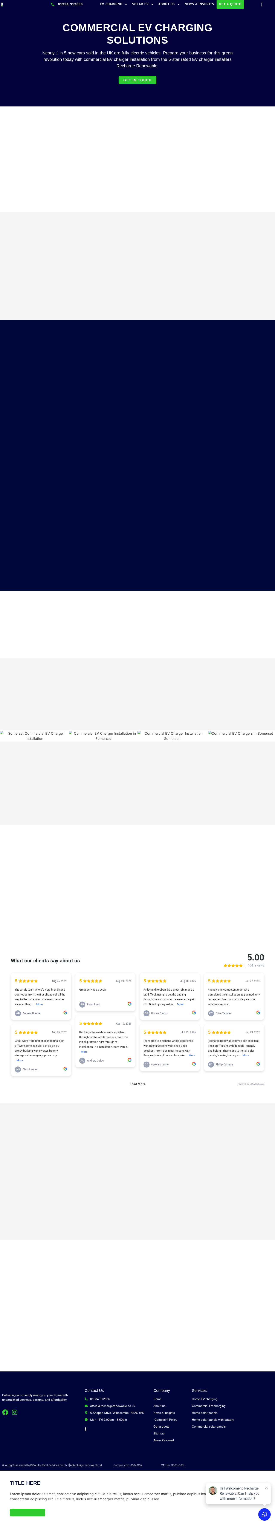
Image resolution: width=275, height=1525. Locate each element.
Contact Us (94, 1390)
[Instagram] (15, 1412)
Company (161, 1390)
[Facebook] (5, 1412)
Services (199, 1390)
